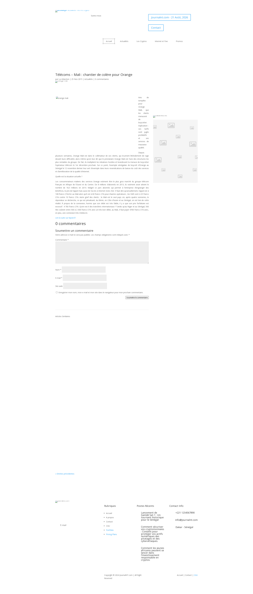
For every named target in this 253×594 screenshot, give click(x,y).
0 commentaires (102, 79)
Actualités (124, 41)
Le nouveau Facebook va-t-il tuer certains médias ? (87, 365)
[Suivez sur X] (98, 23)
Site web (59, 286)
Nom (58, 270)
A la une (89, 335)
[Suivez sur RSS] (103, 23)
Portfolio (110, 530)
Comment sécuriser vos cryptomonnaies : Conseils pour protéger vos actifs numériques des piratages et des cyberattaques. (152, 534)
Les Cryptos (142, 41)
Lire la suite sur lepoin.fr (65, 218)
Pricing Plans (111, 534)
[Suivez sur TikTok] (109, 23)
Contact (156, 27)
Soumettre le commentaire (137, 297)
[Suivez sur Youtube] (119, 23)
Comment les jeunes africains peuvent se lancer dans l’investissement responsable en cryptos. (152, 554)
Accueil (109, 41)
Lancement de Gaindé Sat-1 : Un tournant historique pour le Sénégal (152, 516)
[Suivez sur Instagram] (68, 544)
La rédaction (64, 79)
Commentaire (62, 240)
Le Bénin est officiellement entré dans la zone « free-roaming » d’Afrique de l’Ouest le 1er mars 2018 (100, 329)
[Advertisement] (102, 89)
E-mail (58, 278)
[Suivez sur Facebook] (93, 23)
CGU (196, 575)
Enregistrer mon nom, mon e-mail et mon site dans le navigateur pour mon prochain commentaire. (101, 292)
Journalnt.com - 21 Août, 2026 (169, 17)
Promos (179, 41)
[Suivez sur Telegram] (114, 23)
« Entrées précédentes (64, 473)
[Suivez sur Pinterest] (73, 544)
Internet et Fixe (161, 41)
